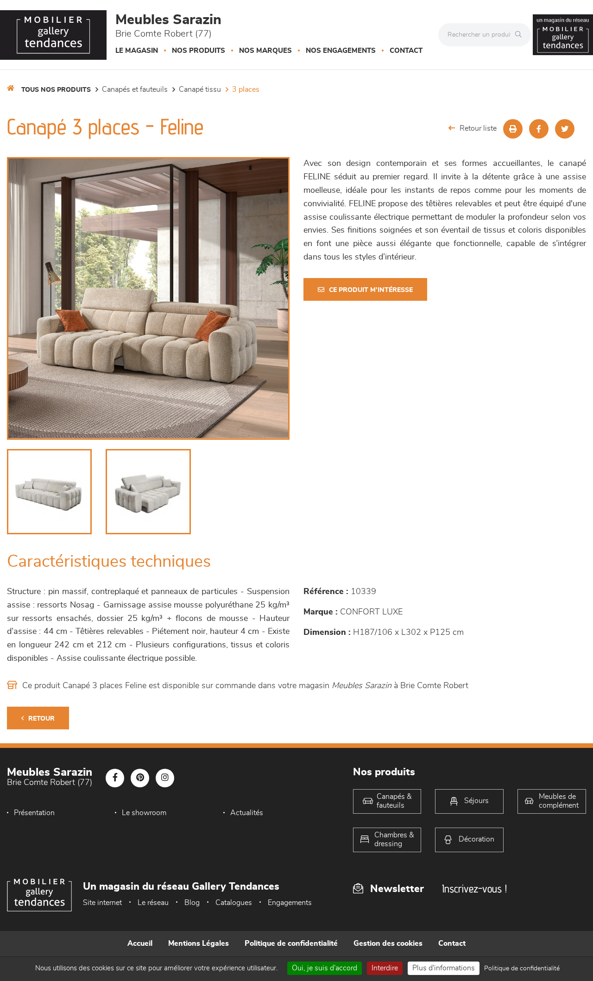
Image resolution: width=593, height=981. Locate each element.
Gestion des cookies (388, 943)
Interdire (385, 968)
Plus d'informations (443, 968)
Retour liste (478, 128)
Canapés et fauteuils (135, 89)
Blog (192, 902)
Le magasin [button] (136, 50)
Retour (41, 718)
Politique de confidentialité (291, 943)
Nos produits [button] (198, 50)
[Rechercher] (521, 34)
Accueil (139, 943)
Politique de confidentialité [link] (522, 968)
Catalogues (233, 902)
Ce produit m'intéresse (371, 290)
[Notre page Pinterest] (140, 778)
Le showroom (144, 812)
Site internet (102, 902)
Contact (406, 50)
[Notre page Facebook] (115, 778)
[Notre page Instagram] (165, 778)
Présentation (34, 812)
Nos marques (265, 50)
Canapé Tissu (200, 89)
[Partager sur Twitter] (564, 129)
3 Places (245, 89)
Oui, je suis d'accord (324, 968)
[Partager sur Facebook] (539, 129)
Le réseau (153, 902)
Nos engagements (341, 50)
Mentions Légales (198, 943)
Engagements (290, 902)
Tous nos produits (56, 90)
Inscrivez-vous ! (474, 888)
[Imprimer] (513, 129)
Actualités (246, 812)
